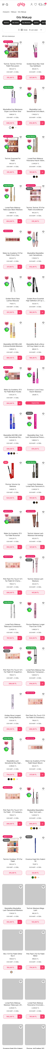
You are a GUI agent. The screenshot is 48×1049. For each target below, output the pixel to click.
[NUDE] (11, 972)
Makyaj (13, 12)
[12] (12, 940)
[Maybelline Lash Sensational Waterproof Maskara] (35, 239)
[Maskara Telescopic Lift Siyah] (12, 989)
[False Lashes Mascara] (12, 284)
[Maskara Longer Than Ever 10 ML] (35, 610)
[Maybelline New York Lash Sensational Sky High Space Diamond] (35, 796)
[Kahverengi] (13, 128)
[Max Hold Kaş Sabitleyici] (35, 50)
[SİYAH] (34, 177)
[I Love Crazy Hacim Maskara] (35, 375)
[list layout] (19, 30)
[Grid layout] (21, 30)
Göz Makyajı (22, 12)
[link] (6, 22)
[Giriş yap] (31, 4)
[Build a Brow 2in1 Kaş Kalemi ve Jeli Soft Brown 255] (35, 330)
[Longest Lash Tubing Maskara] (12, 701)
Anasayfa (6, 12)
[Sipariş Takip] (40, 4)
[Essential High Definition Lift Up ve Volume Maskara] (35, 284)
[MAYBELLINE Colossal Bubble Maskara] (12, 330)
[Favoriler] (35, 4)
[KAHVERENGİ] (37, 177)
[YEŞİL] (33, 877)
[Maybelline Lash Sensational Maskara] (12, 894)
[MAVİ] (9, 453)
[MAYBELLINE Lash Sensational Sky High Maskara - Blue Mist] (12, 421)
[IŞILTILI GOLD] (14, 779)
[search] (6, 4)
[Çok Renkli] (14, 972)
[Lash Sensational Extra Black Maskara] (35, 95)
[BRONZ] (35, 877)
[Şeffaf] (10, 128)
